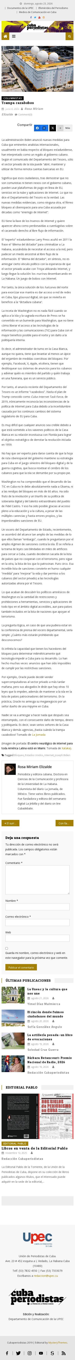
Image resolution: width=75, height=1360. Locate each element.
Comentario (13, 863)
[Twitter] (52, 128)
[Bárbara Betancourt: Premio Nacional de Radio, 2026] (13, 1063)
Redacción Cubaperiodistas (48, 1072)
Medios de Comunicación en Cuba (37, 12)
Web (8, 932)
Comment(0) (25, 114)
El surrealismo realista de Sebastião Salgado (13, 823)
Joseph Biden (62, 755)
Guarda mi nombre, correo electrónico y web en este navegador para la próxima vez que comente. (36, 955)
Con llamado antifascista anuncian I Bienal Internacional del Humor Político (66, 823)
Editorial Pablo (22, 1087)
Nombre (11, 901)
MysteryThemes (57, 1342)
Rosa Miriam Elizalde (35, 766)
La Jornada (38, 734)
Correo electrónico (18, 916)
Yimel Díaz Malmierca (44, 1003)
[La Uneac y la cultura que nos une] (13, 995)
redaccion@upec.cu (46, 1276)
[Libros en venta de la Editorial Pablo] (37, 1116)
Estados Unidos (34, 755)
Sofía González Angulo (45, 1026)
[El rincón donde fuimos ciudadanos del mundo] (13, 1018)
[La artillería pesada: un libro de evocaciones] (13, 1041)
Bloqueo (19, 755)
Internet (49, 755)
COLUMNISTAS (12, 98)
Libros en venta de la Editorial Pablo (35, 1148)
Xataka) (66, 748)
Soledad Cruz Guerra (43, 1049)
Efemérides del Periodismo (53, 8)
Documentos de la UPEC (20, 8)
